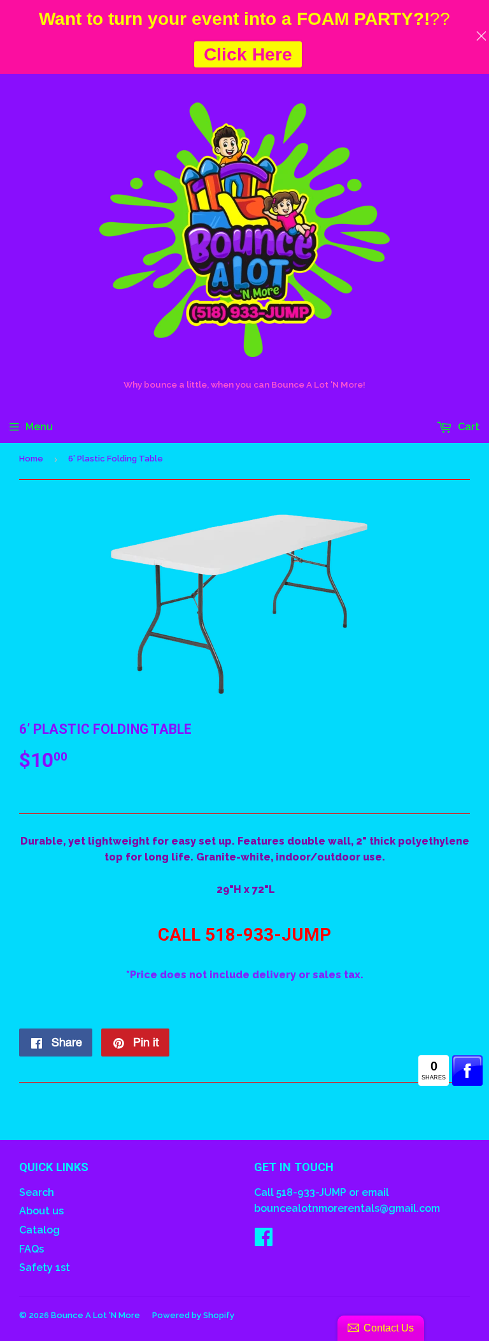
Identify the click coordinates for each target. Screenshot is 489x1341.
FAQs (31, 1249)
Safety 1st (44, 1267)
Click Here (248, 54)
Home (31, 458)
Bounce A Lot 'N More (95, 1315)
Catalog (39, 1230)
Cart (467, 427)
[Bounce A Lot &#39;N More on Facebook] (263, 1241)
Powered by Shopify (193, 1315)
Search (36, 1192)
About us (41, 1211)
